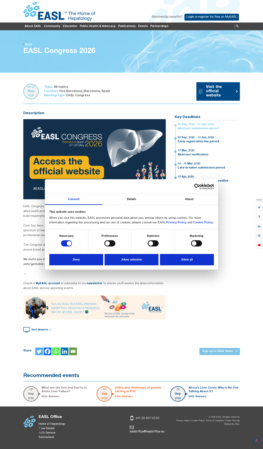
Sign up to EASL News (218, 351)
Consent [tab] (74, 199)
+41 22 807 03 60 (147, 418)
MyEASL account (48, 283)
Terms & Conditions (215, 420)
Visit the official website (214, 91)
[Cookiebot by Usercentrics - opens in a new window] (197, 186)
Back (28, 44)
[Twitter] (39, 351)
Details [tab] (131, 199)
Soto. (237, 424)
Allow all (187, 259)
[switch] (109, 243)
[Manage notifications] (257, 440)
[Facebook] (47, 351)
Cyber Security (233, 420)
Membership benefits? (167, 17)
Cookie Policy (198, 420)
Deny (76, 259)
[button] (237, 26)
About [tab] (189, 199)
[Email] (73, 351)
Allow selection (131, 259)
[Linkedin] (64, 351)
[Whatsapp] (56, 351)
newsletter (94, 283)
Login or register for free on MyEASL (211, 17)
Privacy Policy (183, 420)
